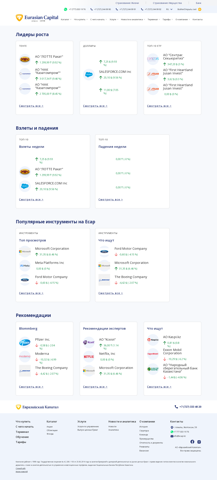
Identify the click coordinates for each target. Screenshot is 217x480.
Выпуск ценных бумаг (88, 430)
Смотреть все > (31, 106)
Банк (198, 2)
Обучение (22, 437)
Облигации (52, 430)
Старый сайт (21, 468)
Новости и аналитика (132, 19)
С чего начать (97, 19)
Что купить (79, 19)
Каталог (65, 19)
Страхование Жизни (127, 2)
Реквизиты (144, 446)
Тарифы (167, 19)
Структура (144, 430)
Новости (112, 426)
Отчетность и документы (151, 442)
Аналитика (113, 430)
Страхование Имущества (167, 2)
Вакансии (144, 450)
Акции (50, 426)
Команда (143, 434)
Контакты (198, 19)
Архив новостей (22, 471)
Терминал (153, 19)
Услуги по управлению (88, 426)
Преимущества (146, 438)
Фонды (50, 433)
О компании (182, 19)
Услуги (113, 19)
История (143, 426)
